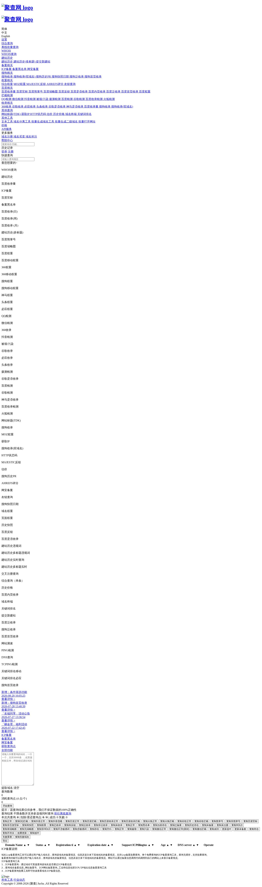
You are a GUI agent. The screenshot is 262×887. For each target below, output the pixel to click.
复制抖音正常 (38, 821)
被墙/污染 (42, 99)
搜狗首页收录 (93, 76)
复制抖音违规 (55, 821)
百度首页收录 (130, 91)
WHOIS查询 (9, 54)
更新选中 (226, 829)
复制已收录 (55, 825)
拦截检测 (7, 95)
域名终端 (71, 114)
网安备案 (33, 69)
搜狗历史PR (44, 76)
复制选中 (34, 833)
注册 (11, 151)
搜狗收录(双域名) (25, 76)
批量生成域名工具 (43, 121)
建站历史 (7, 57)
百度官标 (22, 91)
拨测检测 (55, 99)
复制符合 (254, 829)
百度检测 (67, 99)
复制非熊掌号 (233, 821)
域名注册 (7, 136)
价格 (4, 125)
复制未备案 (208, 825)
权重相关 (7, 80)
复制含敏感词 (80, 829)
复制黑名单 (144, 825)
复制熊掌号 (217, 821)
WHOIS (6, 50)
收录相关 (7, 102)
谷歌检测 (79, 99)
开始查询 (7, 805)
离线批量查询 (10, 47)
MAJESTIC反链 (36, 84)
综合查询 (7, 43)
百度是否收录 (79, 91)
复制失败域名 (22, 837)
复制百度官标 (250, 821)
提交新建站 (43, 61)
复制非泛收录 (101, 825)
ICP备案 (6, 69)
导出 (5, 840)
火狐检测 (109, 99)
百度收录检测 (94, 99)
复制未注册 (222, 825)
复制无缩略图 (27, 829)
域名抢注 (31, 136)
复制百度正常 (72, 821)
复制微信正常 (159, 829)
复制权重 (41, 825)
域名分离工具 (22, 121)
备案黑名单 (19, 69)
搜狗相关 (7, 72)
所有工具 (7, 879)
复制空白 (107, 829)
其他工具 (7, 117)
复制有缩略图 (10, 829)
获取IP (25, 114)
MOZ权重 (20, 84)
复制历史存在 (192, 825)
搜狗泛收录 (77, 76)
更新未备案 (240, 829)
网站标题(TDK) (11, 114)
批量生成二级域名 (66, 121)
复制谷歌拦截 (201, 821)
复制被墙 (132, 829)
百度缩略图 (50, 91)
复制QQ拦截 (21, 821)
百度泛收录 (113, 91)
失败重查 (7, 837)
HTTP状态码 (38, 114)
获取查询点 (8, 746)
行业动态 (19, 879)
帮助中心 (7, 140)
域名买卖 (20, 136)
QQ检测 (6, 99)
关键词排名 (84, 114)
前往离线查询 (62, 813)
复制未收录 (116, 825)
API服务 (6, 129)
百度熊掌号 (36, 91)
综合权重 (7, 84)
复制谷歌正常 (184, 821)
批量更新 (22, 833)
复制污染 (144, 829)
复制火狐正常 (150, 821)
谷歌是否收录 (57, 106)
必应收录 (30, 106)
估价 (50, 114)
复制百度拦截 (89, 821)
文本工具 (7, 121)
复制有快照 (28, 825)
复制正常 (7, 821)
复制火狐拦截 (167, 821)
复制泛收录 (85, 825)
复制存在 (94, 829)
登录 (4, 151)
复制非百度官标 (11, 825)
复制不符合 (8, 833)
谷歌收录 (18, 106)
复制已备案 (176, 825)
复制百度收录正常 (109, 821)
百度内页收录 (97, 91)
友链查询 (70, 84)
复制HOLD (237, 825)
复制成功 (214, 829)
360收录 (6, 106)
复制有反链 (70, 825)
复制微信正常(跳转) (179, 829)
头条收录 (42, 106)
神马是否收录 (75, 106)
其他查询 (7, 110)
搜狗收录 (7, 76)
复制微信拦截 (199, 829)
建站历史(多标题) (25, 61)
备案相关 (7, 65)
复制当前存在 (160, 825)
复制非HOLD (43, 829)
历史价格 (59, 114)
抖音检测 (30, 99)
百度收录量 (8, 91)
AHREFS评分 (55, 84)
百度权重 (144, 91)
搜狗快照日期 (61, 76)
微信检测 (18, 99)
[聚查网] (131, 13)
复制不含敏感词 (61, 829)
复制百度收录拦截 (130, 821)
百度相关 (7, 87)
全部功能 (7, 750)
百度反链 (64, 91)
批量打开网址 (87, 121)
